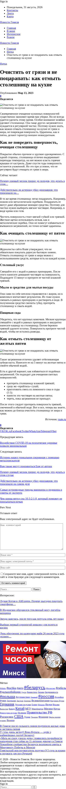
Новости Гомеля (9, 22)
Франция (43, 716)
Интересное (13, 34)
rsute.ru (62, 419)
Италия (56, 704)
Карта (10, 16)
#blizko (3, 688)
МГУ (28, 708)
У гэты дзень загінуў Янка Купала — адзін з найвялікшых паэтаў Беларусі (25, 734)
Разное (11, 37)
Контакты (12, 10)
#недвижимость (51, 692)
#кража (41, 692)
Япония (10, 720)
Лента (10, 13)
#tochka (11, 688)
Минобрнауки (37, 709)
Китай (20, 708)
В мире (11, 31)
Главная (11, 28)
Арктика (27, 701)
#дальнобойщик (10, 692)
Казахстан (4, 709)
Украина (34, 717)
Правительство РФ (39, 712)
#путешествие (23, 697)
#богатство (50, 688)
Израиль (41, 705)
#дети (23, 692)
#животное (32, 692)
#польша (7, 696)
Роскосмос (7, 716)
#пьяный (34, 697)
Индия (48, 704)
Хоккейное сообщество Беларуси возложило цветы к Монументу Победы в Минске (30, 746)
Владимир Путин (57, 701)
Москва (48, 708)
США (19, 716)
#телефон (59, 697)
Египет (34, 704)
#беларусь (34, 687)
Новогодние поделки (8, 713)
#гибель (61, 688)
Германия (7, 704)
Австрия (20, 701)
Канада (12, 709)
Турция (27, 717)
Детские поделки (23, 704)
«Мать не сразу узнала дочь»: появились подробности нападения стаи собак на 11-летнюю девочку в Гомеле (31, 740)
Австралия (11, 701)
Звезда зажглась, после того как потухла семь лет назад (32, 618)
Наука (3, 63)
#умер (3, 700)
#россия (46, 696)
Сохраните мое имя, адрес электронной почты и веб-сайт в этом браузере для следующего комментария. (32, 575)
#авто (20, 688)
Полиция (22, 712)
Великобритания (40, 700)
